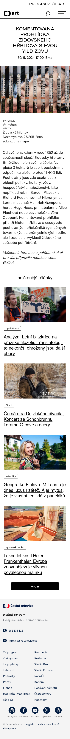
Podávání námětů (45, 688)
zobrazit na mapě (16, 141)
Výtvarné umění (15, 547)
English (30, 724)
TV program (10, 652)
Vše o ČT (8, 700)
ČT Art (9, 405)
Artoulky (11, 476)
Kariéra (39, 682)
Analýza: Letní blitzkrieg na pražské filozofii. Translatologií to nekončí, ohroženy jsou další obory (34, 345)
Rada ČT (39, 676)
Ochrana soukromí (48, 724)
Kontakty (40, 700)
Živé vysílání (10, 658)
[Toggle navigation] (6, 4)
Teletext (8, 670)
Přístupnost (9, 728)
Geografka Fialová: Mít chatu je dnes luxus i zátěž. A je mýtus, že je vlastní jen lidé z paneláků (35, 490)
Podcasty (9, 676)
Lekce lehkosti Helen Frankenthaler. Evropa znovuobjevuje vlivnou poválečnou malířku (25, 564)
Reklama (40, 658)
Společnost (12, 328)
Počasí (7, 682)
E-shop (7, 688)
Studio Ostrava (43, 670)
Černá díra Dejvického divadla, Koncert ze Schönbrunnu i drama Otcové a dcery (34, 419)
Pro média (40, 652)
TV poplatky (10, 664)
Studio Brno (41, 664)
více (35, 586)
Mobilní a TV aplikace (16, 694)
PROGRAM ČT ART (47, 3)
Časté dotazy (42, 694)
